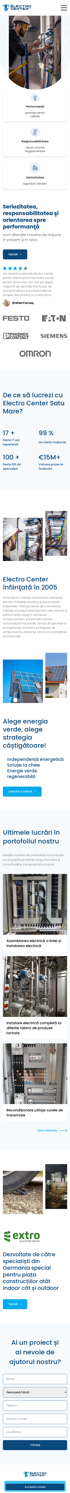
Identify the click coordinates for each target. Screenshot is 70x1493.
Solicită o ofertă (22, 791)
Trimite (35, 1445)
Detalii (15, 254)
